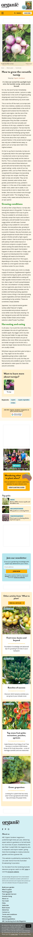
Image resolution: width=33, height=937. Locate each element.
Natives (12, 499)
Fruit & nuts (18, 68)
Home (2, 68)
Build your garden (8, 887)
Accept (28, 926)
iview (26, 869)
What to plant (10, 68)
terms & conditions (19, 577)
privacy (7, 576)
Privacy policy (6, 917)
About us (5, 899)
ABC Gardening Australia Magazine (14, 921)
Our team (5, 901)
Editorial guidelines (8, 919)
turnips (13, 403)
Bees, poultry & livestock (16, 508)
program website (13, 872)
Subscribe (27, 13)
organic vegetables (23, 400)
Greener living (7, 896)
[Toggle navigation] (2, 13)
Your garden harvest (9, 894)
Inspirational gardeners (16, 516)
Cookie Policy (14, 934)
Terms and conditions (9, 914)
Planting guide (7, 892)
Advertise (5, 910)
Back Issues (6, 908)
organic (13, 400)
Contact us (6, 912)
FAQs (4, 903)
